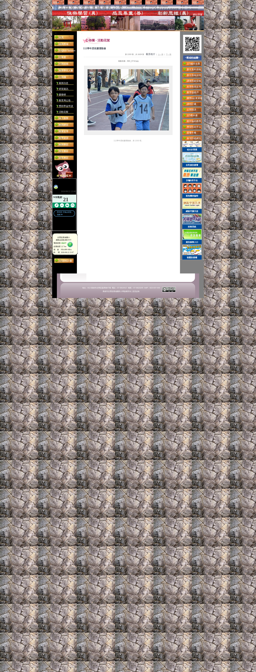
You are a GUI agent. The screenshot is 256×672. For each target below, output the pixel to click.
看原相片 (150, 54)
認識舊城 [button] (63, 44)
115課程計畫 (65, 261)
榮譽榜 (62, 94)
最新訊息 (63, 83)
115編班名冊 (193, 63)
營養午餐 (191, 132)
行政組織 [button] (63, 64)
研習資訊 (63, 89)
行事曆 (62, 57)
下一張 (168, 54)
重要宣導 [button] (63, 131)
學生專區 (63, 151)
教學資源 (63, 138)
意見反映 (136, 291)
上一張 (160, 54)
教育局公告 (65, 100)
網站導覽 (197, 14)
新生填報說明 (194, 75)
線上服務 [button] (63, 118)
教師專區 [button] (63, 144)
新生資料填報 (194, 69)
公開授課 (191, 109)
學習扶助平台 (194, 127)
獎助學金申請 (66, 106)
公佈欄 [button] (62, 77)
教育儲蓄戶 (193, 92)
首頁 (61, 37)
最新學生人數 (66, 70)
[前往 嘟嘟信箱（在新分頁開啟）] (64, 169)
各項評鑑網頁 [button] (194, 138)
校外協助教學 (194, 121)
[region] (192, 200)
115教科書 (192, 115)
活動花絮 (63, 112)
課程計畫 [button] (191, 104)
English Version (67, 50)
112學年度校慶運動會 (94, 48)
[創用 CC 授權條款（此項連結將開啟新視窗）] (169, 289)
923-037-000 (155, 288)
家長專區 (63, 158)
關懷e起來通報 (194, 98)
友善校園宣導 (194, 86)
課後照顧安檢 (194, 81)
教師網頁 (63, 125)
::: (190, 15)
